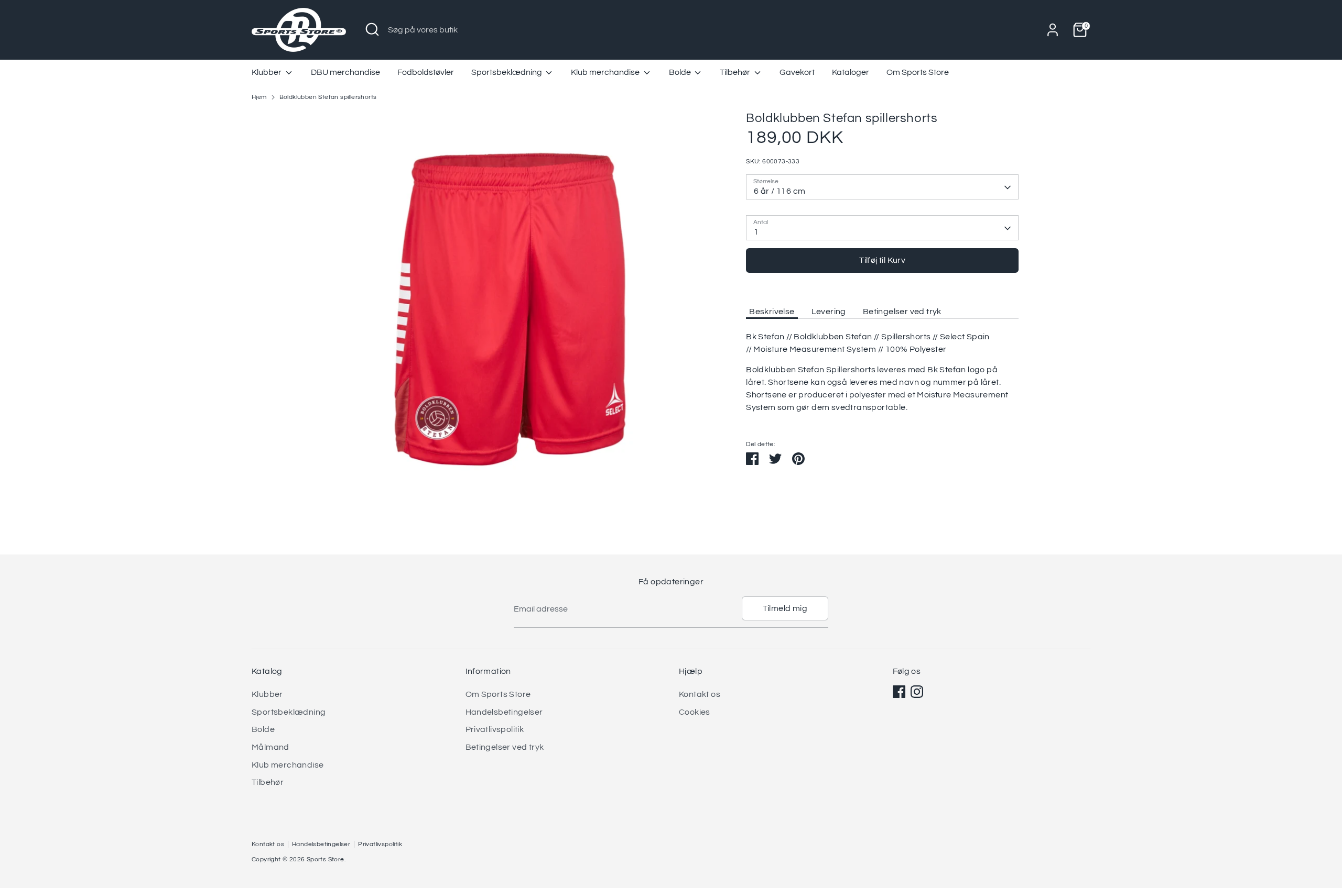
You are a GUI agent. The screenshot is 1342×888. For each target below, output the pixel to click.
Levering (828, 311)
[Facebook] (899, 691)
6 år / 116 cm (779, 191)
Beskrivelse (771, 311)
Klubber (267, 72)
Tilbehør (736, 72)
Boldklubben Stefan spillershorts (328, 97)
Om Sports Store (917, 72)
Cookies (694, 712)
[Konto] (1052, 29)
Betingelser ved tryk (902, 311)
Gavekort (797, 72)
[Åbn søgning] (372, 29)
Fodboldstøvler (425, 72)
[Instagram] (917, 691)
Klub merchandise (606, 72)
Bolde (680, 72)
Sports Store (325, 859)
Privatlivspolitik (495, 729)
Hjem (259, 97)
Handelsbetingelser (504, 712)
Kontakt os (699, 694)
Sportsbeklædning (507, 72)
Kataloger (850, 72)
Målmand (270, 747)
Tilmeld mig (785, 608)
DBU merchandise (345, 72)
